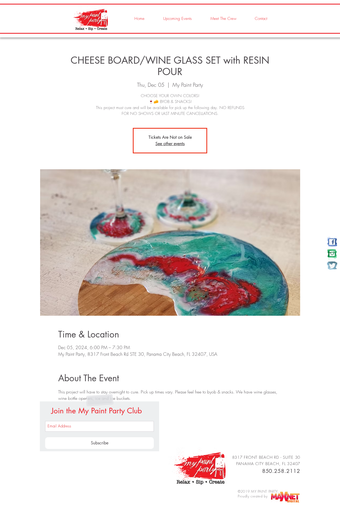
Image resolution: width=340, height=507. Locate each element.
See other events (170, 143)
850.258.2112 (281, 470)
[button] (218, 18)
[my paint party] (332, 242)
